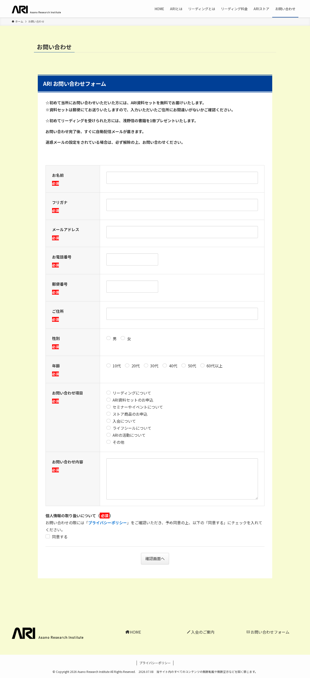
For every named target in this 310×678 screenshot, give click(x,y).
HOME (135, 632)
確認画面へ (155, 558)
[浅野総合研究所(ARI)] (41, 9)
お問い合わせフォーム (270, 632)
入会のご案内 (202, 632)
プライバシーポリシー (107, 522)
